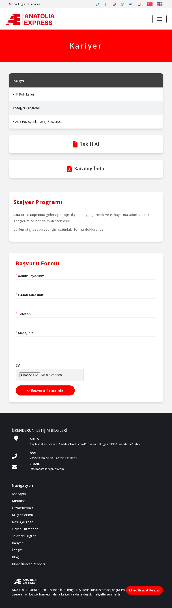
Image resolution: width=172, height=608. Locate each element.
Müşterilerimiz (23, 514)
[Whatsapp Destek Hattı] (122, 4)
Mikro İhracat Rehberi (28, 564)
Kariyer (17, 543)
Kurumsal (19, 500)
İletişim (17, 550)
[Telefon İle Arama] (97, 4)
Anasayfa (19, 493)
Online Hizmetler (25, 529)
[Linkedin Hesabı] (131, 4)
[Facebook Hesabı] (106, 4)
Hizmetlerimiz (22, 508)
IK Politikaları (24, 94)
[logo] (30, 19)
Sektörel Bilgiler (24, 536)
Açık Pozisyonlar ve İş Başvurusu (38, 121)
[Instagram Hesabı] (114, 4)
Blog (15, 557)
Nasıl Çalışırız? (22, 522)
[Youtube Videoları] (139, 4)
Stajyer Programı (27, 108)
